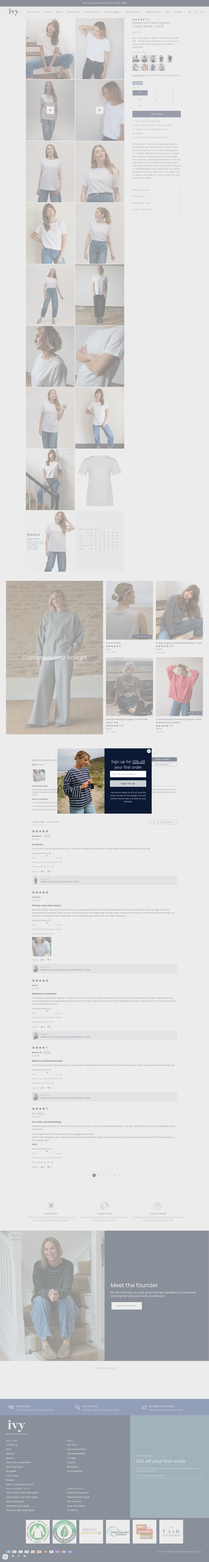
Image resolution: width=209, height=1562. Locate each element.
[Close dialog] (149, 751)
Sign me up (128, 783)
